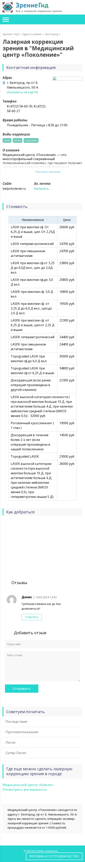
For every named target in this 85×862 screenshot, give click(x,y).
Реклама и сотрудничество (54, 856)
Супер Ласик (16, 752)
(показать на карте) (22, 92)
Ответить (31, 617)
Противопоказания (22, 732)
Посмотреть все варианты (25, 789)
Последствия (16, 721)
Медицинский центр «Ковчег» (28, 784)
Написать (41, 188)
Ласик (11, 742)
